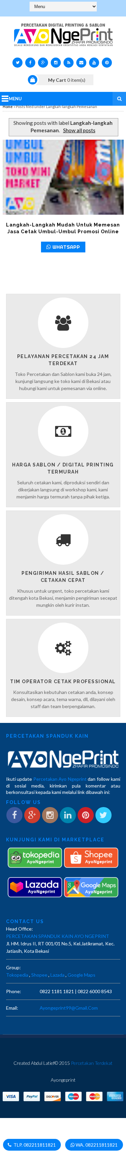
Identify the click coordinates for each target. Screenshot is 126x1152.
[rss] (69, 63)
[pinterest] (107, 63)
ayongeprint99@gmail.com (69, 1008)
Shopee (39, 975)
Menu (15, 98)
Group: (13, 967)
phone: (13, 991)
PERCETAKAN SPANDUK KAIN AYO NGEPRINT (57, 936)
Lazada (57, 975)
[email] (81, 63)
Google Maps (81, 975)
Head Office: (19, 929)
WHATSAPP (66, 247)
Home (8, 106)
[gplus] (43, 63)
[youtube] (94, 63)
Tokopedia (17, 975)
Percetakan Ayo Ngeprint (60, 779)
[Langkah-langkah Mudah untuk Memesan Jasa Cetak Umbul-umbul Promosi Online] (63, 177)
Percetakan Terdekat (92, 1063)
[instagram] (56, 63)
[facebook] (30, 63)
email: (12, 1008)
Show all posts (79, 130)
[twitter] (17, 63)
